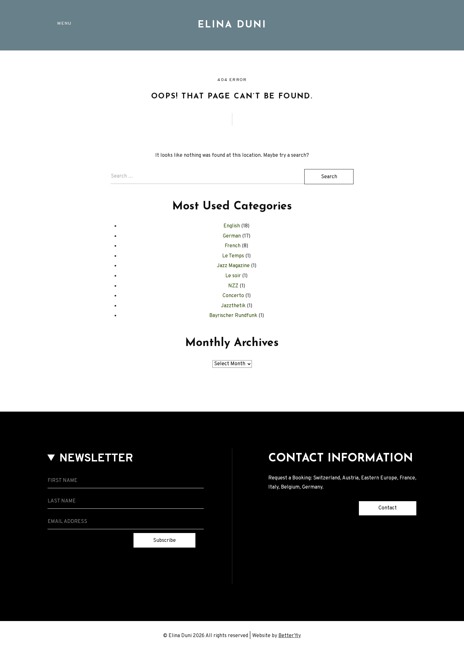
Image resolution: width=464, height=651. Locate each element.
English (231, 226)
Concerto (233, 296)
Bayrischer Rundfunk (233, 316)
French (233, 246)
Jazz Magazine (233, 266)
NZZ (233, 286)
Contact (387, 508)
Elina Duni (232, 25)
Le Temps (233, 256)
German (232, 236)
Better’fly (289, 636)
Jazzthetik (233, 306)
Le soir (233, 276)
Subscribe (164, 540)
